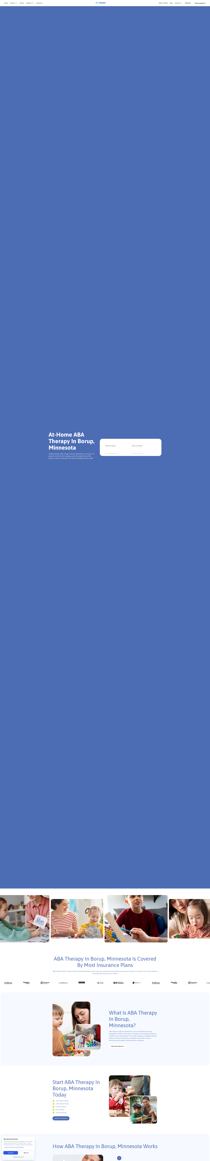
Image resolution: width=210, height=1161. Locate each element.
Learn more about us (117, 1046)
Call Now (188, 3)
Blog (171, 3)
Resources (39, 3)
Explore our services (61, 1118)
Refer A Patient (163, 3)
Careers (21, 3)
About (6, 3)
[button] (13, 3)
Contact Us (178, 3)
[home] (100, 3)
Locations (29, 3)
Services (12, 3)
